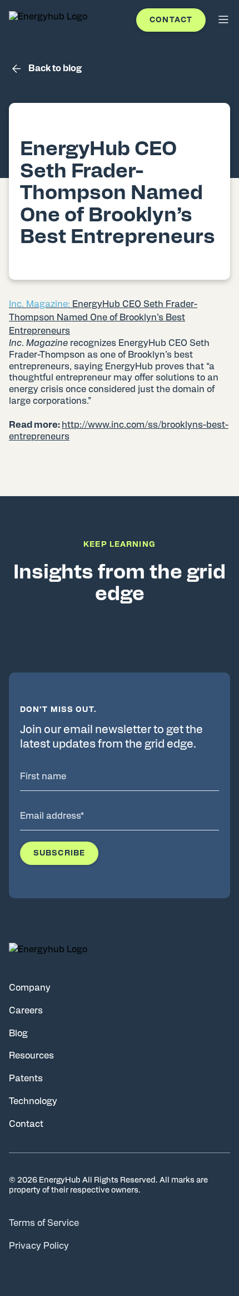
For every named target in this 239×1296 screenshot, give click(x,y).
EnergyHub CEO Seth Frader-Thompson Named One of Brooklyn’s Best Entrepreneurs (103, 317)
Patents (26, 1078)
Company (30, 987)
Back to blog (55, 68)
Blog (18, 1033)
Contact (171, 20)
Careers (26, 1010)
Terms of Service (44, 1223)
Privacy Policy (39, 1245)
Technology (33, 1101)
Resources (31, 1055)
